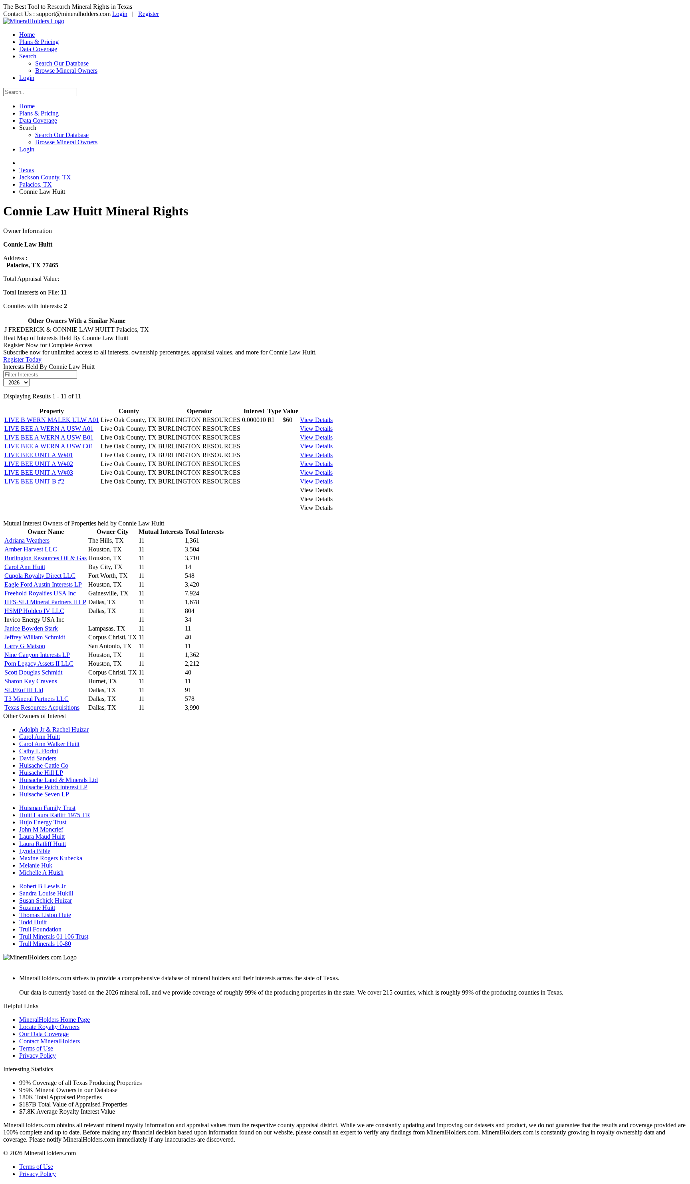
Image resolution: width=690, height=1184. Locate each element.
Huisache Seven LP (44, 794)
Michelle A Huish (41, 872)
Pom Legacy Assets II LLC (38, 663)
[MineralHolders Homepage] (33, 21)
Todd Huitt (33, 922)
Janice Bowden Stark (31, 628)
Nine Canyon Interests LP (37, 654)
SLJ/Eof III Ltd (23, 690)
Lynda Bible (34, 851)
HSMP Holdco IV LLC (34, 610)
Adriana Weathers (27, 540)
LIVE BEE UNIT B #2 (34, 481)
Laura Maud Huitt (42, 836)
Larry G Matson (24, 646)
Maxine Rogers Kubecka (50, 858)
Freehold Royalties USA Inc (40, 593)
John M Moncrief (41, 829)
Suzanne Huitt (37, 907)
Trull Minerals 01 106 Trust (53, 936)
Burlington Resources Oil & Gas (45, 558)
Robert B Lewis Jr (42, 886)
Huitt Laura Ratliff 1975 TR (54, 815)
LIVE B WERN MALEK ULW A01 (51, 419)
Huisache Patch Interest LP (53, 787)
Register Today (22, 359)
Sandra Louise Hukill (46, 893)
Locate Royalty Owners (49, 1026)
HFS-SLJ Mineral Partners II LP (45, 602)
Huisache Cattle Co (43, 765)
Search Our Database (62, 63)
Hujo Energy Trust (42, 822)
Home (27, 34)
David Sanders (37, 758)
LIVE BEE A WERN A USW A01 (48, 428)
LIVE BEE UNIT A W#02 (38, 463)
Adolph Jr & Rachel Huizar (54, 729)
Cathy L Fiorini (38, 751)
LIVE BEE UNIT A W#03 (38, 472)
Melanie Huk (35, 865)
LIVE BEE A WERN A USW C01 (48, 446)
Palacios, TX (35, 184)
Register (148, 13)
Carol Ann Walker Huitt (49, 743)
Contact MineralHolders (49, 1041)
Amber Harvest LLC (30, 549)
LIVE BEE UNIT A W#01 (38, 455)
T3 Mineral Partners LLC (36, 698)
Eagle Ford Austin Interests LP (43, 584)
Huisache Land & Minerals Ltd (58, 779)
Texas (26, 170)
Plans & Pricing (39, 41)
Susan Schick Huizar (45, 900)
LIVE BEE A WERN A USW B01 (48, 437)
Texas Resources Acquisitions (41, 707)
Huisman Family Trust (47, 807)
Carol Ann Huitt (24, 566)
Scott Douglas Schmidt (33, 672)
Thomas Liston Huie (45, 914)
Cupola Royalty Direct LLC (39, 575)
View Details (316, 419)
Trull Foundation (40, 929)
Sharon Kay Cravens (30, 681)
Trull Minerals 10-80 (45, 943)
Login (119, 13)
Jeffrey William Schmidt (34, 637)
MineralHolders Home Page (54, 1019)
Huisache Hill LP (41, 772)
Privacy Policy (37, 1055)
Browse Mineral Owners (66, 70)
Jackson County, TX (45, 177)
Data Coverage (38, 49)
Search (27, 56)
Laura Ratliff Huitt (42, 843)
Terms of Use (36, 1048)
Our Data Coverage (44, 1034)
